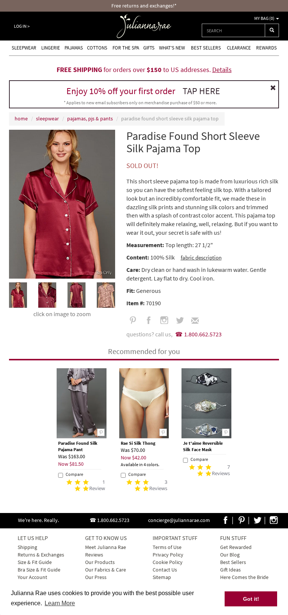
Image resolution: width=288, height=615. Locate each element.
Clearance (239, 48)
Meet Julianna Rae (105, 547)
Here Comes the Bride (244, 577)
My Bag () (264, 18)
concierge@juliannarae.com (179, 520)
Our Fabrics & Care (105, 569)
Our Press (95, 577)
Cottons (97, 48)
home (21, 118)
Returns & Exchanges (41, 554)
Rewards (266, 48)
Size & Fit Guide (35, 562)
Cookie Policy (168, 562)
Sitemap (162, 577)
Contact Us (165, 569)
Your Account (32, 577)
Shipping (27, 547)
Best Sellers (206, 48)
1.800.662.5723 (203, 334)
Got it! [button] (251, 599)
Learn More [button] (60, 603)
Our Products (100, 562)
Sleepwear (24, 48)
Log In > (22, 26)
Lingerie (50, 48)
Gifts (148, 48)
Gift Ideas (230, 569)
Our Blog (230, 554)
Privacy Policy (168, 554)
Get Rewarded (236, 547)
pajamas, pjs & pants (90, 118)
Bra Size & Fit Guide (39, 569)
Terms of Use (167, 547)
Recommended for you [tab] (144, 351)
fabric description (201, 257)
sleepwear (47, 118)
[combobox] (233, 30)
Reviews (94, 554)
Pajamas (73, 48)
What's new (172, 48)
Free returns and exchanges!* (144, 5)
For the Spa (125, 48)
